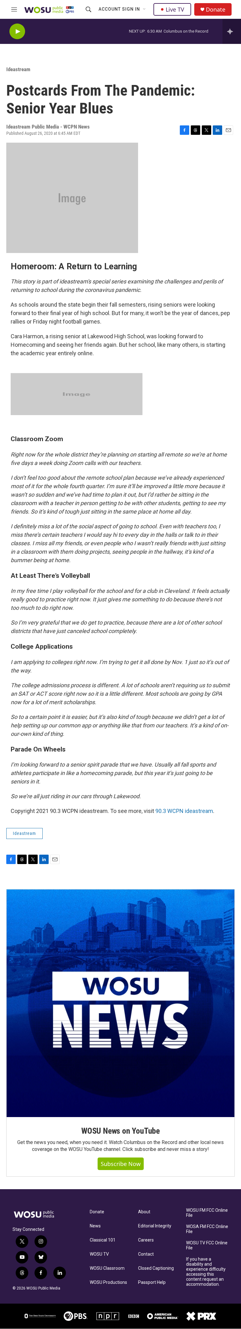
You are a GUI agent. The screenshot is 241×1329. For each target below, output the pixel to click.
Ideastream (18, 69)
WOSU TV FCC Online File (207, 1245)
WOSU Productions (108, 1282)
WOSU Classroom (107, 1268)
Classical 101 (102, 1240)
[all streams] (231, 31)
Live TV (175, 9)
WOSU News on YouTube (120, 1131)
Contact (146, 1254)
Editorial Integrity (154, 1226)
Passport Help (152, 1282)
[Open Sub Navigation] (144, 9)
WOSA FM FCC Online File (207, 1229)
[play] (17, 31)
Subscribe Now (121, 1164)
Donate (215, 9)
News (95, 1226)
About (144, 1212)
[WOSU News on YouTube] (120, 1003)
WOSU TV (99, 1254)
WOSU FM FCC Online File (207, 1213)
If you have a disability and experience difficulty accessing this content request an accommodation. (206, 1272)
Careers (146, 1240)
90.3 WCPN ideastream (184, 811)
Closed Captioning (156, 1268)
